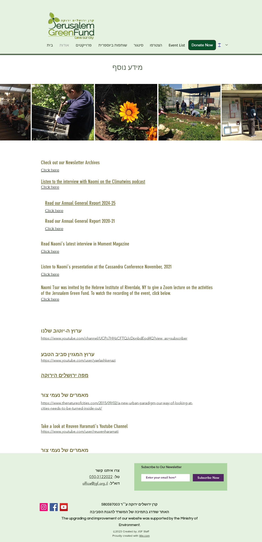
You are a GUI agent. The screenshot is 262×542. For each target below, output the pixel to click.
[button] (63, 112)
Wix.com (144, 535)
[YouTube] (64, 507)
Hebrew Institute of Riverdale (116, 287)
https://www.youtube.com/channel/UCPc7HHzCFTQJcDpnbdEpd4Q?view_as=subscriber (114, 338)
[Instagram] (44, 507)
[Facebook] (54, 507)
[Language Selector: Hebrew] (221, 45)
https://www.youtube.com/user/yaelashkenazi (78, 360)
